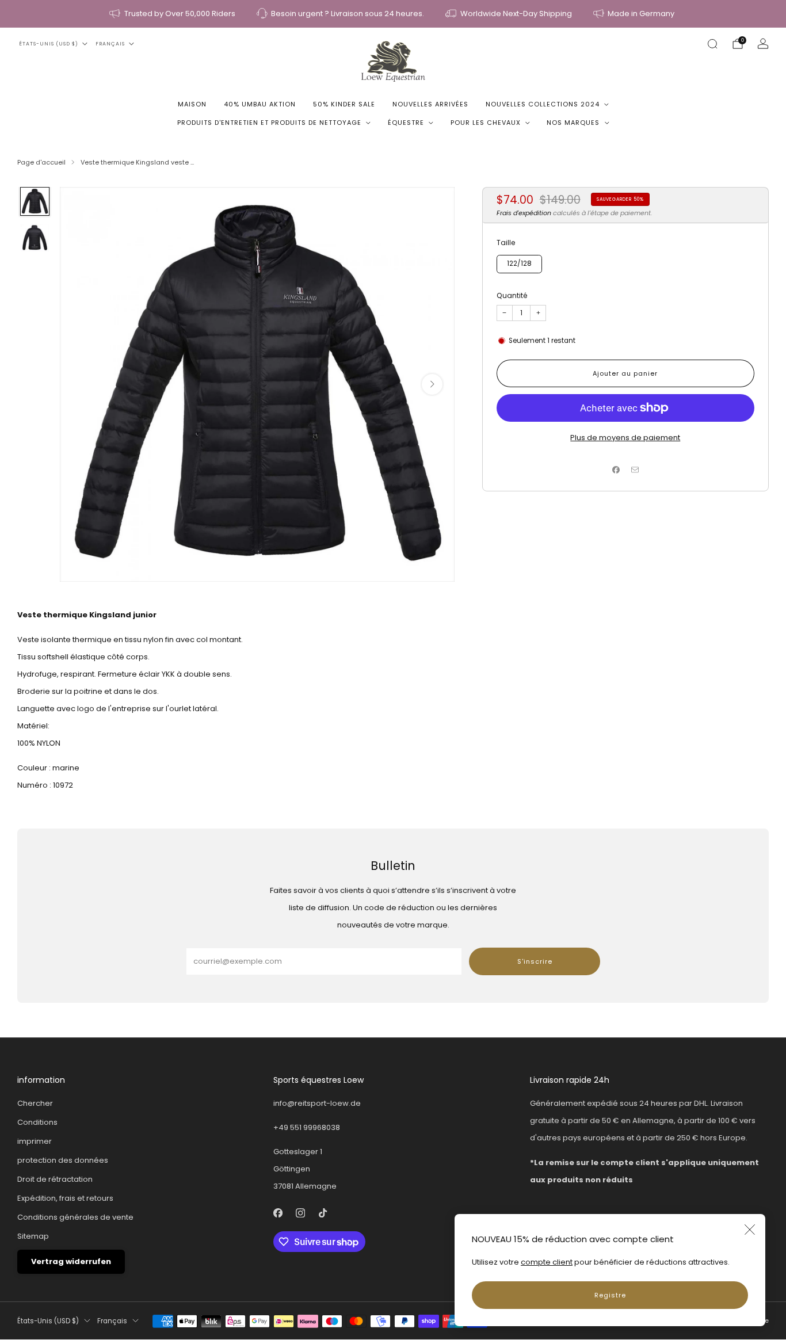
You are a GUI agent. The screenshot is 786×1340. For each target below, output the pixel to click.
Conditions (37, 1122)
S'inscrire (534, 961)
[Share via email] (634, 469)
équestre (406, 122)
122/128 (519, 263)
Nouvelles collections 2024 (543, 104)
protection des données (62, 1160)
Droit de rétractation (55, 1179)
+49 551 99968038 (306, 1127)
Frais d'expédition (524, 212)
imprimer (34, 1141)
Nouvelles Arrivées (430, 104)
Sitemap (33, 1236)
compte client (547, 1262)
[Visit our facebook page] (278, 1213)
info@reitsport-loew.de (317, 1103)
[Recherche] (712, 43)
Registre (610, 1295)
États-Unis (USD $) (48, 43)
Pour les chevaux (486, 122)
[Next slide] (432, 384)
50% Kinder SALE (344, 104)
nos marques (573, 122)
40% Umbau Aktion (260, 104)
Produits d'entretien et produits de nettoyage (269, 122)
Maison (192, 104)
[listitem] (173, 14)
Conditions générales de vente (75, 1217)
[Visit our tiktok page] (323, 1213)
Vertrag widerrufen (71, 1261)
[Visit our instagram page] (300, 1213)
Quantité (512, 295)
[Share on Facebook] (616, 469)
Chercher (35, 1103)
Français (110, 43)
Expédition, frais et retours (65, 1198)
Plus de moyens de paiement (625, 437)
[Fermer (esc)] (749, 1229)
